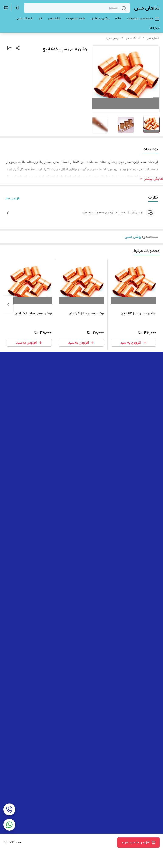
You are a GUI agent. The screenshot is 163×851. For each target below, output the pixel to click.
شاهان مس (147, 8)
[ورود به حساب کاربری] (17, 7)
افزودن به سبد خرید (135, 842)
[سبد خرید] (5, 7)
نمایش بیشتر (153, 179)
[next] (8, 304)
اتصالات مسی (132, 38)
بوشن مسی (112, 38)
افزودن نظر (12, 198)
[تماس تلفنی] (9, 809)
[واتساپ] (9, 825)
